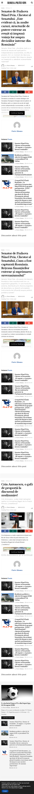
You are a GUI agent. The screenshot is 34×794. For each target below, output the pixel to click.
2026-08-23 (29, 230)
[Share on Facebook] (5, 92)
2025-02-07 (21, 65)
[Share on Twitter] (21, 92)
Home (2, 8)
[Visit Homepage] (17, 2)
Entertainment (7, 699)
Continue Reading (9, 717)
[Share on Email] (29, 92)
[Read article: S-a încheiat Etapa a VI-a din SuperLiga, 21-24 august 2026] (17, 693)
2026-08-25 (29, 151)
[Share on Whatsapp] (13, 92)
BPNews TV (9, 8)
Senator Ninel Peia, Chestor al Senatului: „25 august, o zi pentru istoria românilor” (20, 723)
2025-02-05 (21, 296)
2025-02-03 (21, 507)
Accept (5, 791)
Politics (8, 250)
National (5, 167)
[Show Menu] (2, 2)
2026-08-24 (29, 163)
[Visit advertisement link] (17, 117)
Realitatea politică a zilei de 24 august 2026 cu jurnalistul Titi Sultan (19, 733)
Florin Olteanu (11, 65)
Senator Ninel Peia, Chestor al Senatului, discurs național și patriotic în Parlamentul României (23, 171)
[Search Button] (32, 2)
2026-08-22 (29, 460)
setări (21, 788)
